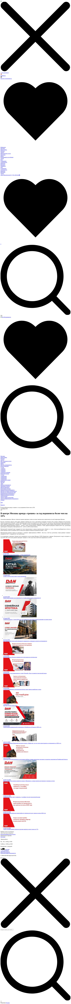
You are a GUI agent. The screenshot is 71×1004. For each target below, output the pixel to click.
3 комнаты (3, 471)
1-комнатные (4, 476)
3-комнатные (4, 478)
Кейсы (2, 156)
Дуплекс (8, 1002)
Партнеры (3, 154)
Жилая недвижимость (6, 485)
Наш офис (3, 836)
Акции (2, 158)
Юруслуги (6, 461)
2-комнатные (4, 477)
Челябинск (3, 75)
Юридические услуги (6, 153)
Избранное (3, 147)
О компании (3, 161)
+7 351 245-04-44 (5, 72)
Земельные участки (5, 486)
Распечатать (3, 834)
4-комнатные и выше (5, 480)
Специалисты (4, 162)
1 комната (3, 468)
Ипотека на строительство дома (8, 492)
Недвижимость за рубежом (7, 157)
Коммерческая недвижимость (7, 490)
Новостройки (4, 149)
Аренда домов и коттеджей (7, 497)
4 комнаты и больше (5, 472)
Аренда (2, 152)
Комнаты (3, 481)
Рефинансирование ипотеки (7, 495)
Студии (2, 475)
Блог (2, 159)
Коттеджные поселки (6, 488)
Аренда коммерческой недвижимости (9, 498)
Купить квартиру (5, 466)
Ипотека (3, 151)
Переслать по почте (11, 834)
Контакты (3, 164)
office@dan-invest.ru (5, 175)
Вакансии (3, 163)
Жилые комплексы (5, 487)
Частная (2, 482)
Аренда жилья (4, 496)
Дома (2, 483)
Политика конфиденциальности (8, 853)
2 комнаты (3, 470)
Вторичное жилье (5, 473)
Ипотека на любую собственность (9, 491)
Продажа (3, 148)
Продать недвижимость (6, 78)
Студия (2, 467)
